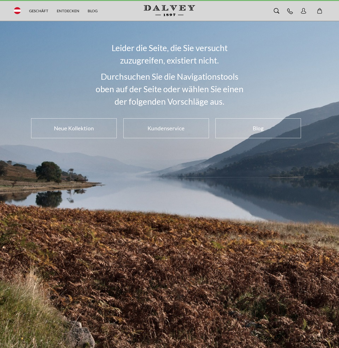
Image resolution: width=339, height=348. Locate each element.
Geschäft (38, 11)
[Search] (276, 10)
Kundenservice (166, 128)
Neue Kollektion (74, 128)
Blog (93, 11)
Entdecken (68, 11)
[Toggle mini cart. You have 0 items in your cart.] (319, 10)
